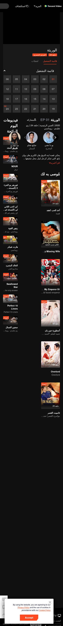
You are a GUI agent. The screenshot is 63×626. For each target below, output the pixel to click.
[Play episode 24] (7, 109)
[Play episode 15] (35, 99)
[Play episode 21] (35, 109)
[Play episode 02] (44, 79)
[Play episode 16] (26, 99)
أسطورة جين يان (52, 330)
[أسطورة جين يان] (50, 313)
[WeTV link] (53, 6)
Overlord (55, 371)
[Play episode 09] (35, 89)
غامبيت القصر (54, 412)
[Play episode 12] (7, 89)
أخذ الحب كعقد (53, 210)
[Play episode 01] (53, 79)
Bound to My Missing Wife (46, 251)
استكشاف (20, 6)
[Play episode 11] (16, 89)
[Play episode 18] (7, 99)
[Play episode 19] (53, 109)
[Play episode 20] (44, 109)
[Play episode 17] (16, 99)
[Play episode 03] (35, 79)
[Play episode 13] (53, 99)
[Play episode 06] (7, 79)
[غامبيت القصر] (50, 395)
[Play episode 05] (16, 79)
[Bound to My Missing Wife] (50, 234)
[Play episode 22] (26, 109)
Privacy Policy (23, 607)
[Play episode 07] (53, 89)
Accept (29, 617)
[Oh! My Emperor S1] (50, 272)
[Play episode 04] (26, 79)
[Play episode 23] (16, 109)
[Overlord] (50, 354)
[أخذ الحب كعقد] (50, 193)
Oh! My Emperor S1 (50, 289)
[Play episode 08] (44, 89)
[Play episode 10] (26, 89)
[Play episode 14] (44, 99)
